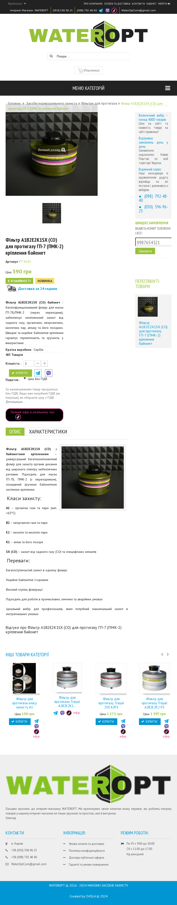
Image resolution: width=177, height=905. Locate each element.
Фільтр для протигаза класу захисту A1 (24, 703)
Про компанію (93, 3)
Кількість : (13, 363)
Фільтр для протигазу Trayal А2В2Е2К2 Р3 (154, 703)
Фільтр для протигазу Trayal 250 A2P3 (111, 703)
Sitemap (11, 818)
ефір (76, 712)
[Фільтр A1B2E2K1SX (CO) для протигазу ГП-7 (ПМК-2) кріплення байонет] (148, 307)
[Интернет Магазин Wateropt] (88, 32)
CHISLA (91, 896)
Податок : (13, 380)
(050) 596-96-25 (153, 209)
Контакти (138, 3)
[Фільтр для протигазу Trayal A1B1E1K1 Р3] (52, 213)
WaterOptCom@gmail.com (138, 10)
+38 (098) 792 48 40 (24, 857)
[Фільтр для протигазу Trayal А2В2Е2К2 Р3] (154, 678)
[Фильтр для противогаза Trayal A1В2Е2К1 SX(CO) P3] (67, 677)
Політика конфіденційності (87, 851)
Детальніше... (15, 402)
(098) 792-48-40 (153, 198)
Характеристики (48, 431)
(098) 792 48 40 (87, 10)
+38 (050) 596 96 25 (24, 850)
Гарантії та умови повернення (89, 865)
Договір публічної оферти (86, 858)
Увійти (163, 3)
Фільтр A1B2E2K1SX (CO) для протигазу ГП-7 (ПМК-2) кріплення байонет (153, 332)
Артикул (12, 261)
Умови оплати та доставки (86, 844)
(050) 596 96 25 (63, 10)
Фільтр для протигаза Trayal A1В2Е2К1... (67, 701)
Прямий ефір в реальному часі (32, 412)
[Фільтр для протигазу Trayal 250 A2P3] (111, 678)
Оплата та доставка (117, 3)
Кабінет (151, 3)
